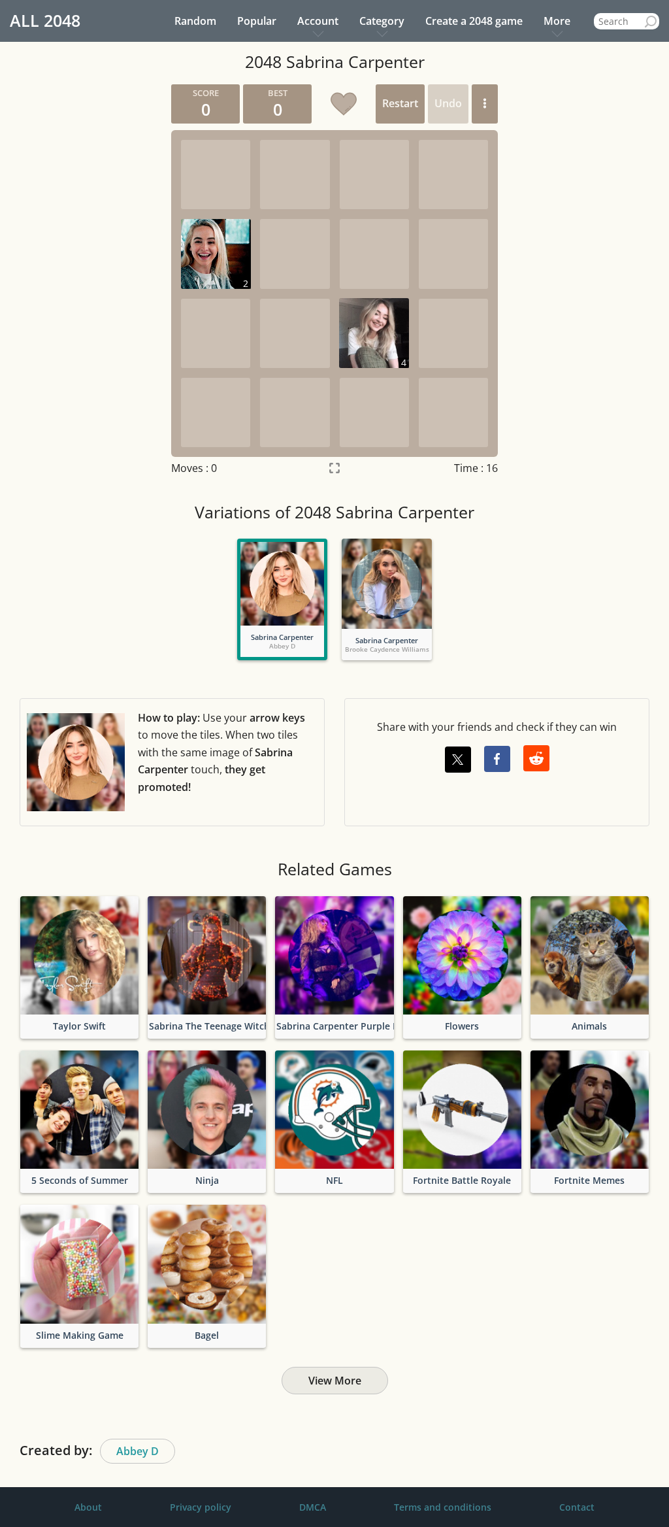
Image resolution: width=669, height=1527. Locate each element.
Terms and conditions (442, 1507)
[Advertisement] (72, 280)
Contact (577, 1507)
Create (474, 21)
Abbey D (137, 1451)
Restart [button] (400, 103)
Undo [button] (448, 103)
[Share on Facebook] (497, 759)
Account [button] (317, 21)
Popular (256, 21)
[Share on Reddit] (536, 758)
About (88, 1507)
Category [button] (381, 21)
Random (195, 21)
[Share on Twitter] (458, 760)
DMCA (312, 1507)
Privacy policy (200, 1507)
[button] (485, 104)
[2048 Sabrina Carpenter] (282, 584)
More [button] (557, 21)
